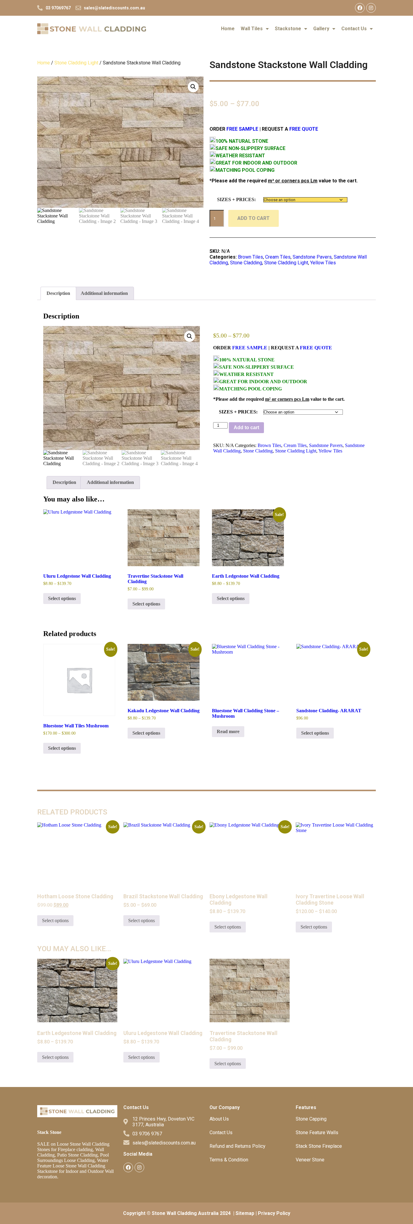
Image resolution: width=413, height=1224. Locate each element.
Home (228, 28)
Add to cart (253, 218)
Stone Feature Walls (317, 1132)
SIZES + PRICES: (236, 199)
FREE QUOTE (303, 129)
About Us (219, 1119)
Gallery (321, 28)
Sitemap (245, 1213)
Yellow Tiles (323, 263)
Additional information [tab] (104, 293)
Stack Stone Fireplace (319, 1146)
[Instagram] (371, 8)
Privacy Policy (274, 1213)
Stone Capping (311, 1119)
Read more (228, 731)
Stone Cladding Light (76, 63)
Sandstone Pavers (312, 257)
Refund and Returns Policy (237, 1146)
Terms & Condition (229, 1160)
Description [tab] (58, 293)
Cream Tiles (278, 257)
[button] (193, 86)
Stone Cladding (246, 263)
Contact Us (354, 28)
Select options (62, 598)
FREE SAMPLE (241, 129)
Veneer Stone (310, 1160)
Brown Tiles (250, 257)
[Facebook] (360, 8)
